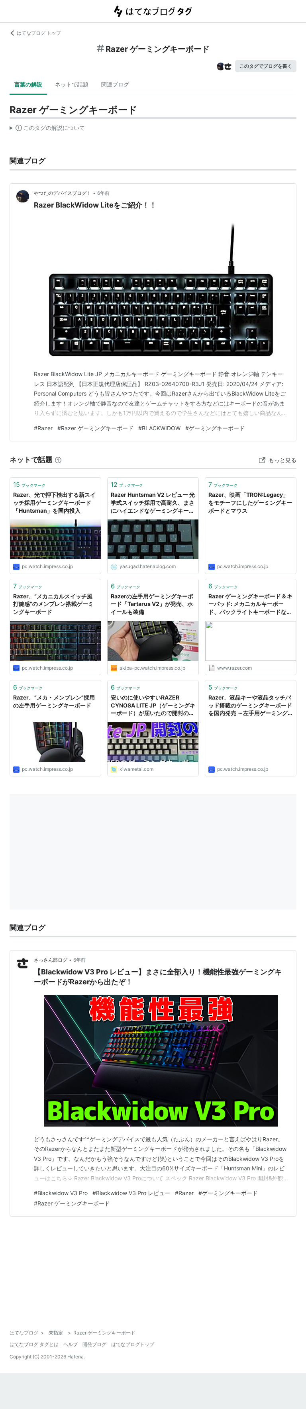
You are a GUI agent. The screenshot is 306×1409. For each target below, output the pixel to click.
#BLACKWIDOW (159, 428)
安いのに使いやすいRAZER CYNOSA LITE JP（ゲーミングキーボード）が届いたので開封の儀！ (153, 705)
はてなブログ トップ (39, 33)
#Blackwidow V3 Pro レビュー (131, 1193)
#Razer (43, 428)
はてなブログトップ (132, 1344)
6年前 (103, 193)
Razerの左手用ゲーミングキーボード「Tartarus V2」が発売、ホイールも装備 (152, 604)
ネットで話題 (71, 84)
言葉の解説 (28, 84)
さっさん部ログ (50, 960)
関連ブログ (115, 84)
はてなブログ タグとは (34, 1344)
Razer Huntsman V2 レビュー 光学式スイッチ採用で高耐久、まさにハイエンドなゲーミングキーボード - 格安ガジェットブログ (153, 503)
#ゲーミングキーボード (215, 428)
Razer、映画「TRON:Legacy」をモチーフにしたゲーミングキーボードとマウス (250, 502)
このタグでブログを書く (265, 66)
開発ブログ (94, 1344)
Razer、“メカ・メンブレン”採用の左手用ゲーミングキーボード (54, 701)
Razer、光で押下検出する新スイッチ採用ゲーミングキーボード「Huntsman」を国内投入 (54, 502)
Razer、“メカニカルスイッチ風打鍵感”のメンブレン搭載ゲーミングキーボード (53, 604)
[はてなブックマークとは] (58, 459)
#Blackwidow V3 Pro (61, 1193)
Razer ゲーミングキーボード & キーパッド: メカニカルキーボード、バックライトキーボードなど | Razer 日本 (250, 604)
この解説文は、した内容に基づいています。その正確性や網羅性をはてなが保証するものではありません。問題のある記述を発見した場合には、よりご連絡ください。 (47, 129)
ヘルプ (70, 1344)
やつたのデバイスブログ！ (62, 193)
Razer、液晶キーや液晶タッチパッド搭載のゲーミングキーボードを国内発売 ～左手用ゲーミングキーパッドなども (250, 705)
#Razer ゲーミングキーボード (95, 428)
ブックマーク (29, 484)
